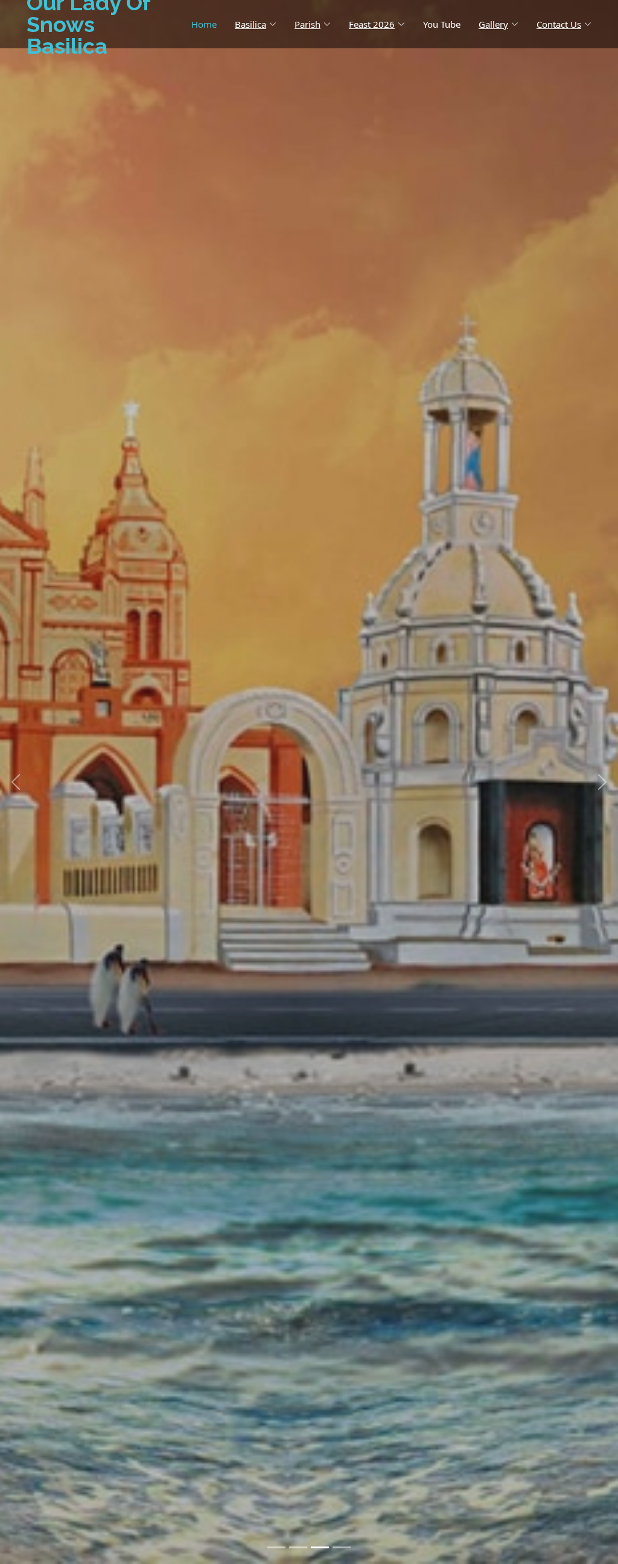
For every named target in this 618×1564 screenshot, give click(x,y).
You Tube (441, 24)
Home (204, 24)
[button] (15, 782)
